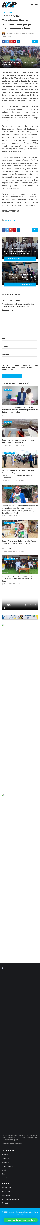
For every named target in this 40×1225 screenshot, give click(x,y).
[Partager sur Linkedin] (18, 41)
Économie (5, 1159)
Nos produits (6, 1191)
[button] (21, 1220)
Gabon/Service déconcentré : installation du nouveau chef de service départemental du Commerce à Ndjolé (20, 409)
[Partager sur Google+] (11, 41)
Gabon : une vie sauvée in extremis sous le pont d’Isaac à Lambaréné (19, 441)
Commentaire (7, 310)
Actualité (8, 389)
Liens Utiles (6, 1195)
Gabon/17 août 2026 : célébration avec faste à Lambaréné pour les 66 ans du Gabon (18, 578)
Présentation (6, 1188)
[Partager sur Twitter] (7, 41)
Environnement (7, 1166)
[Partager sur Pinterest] (14, 41)
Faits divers (6, 1178)
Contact (5, 1203)
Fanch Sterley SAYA (17, 33)
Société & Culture (8, 1162)
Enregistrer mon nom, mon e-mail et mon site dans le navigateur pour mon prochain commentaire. (20, 367)
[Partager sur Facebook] (3, 41)
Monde (4, 1174)
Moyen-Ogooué (7, 12)
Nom (4, 339)
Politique (5, 1155)
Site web (5, 355)
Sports (4, 1170)
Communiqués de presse (10, 1199)
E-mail (5, 347)
